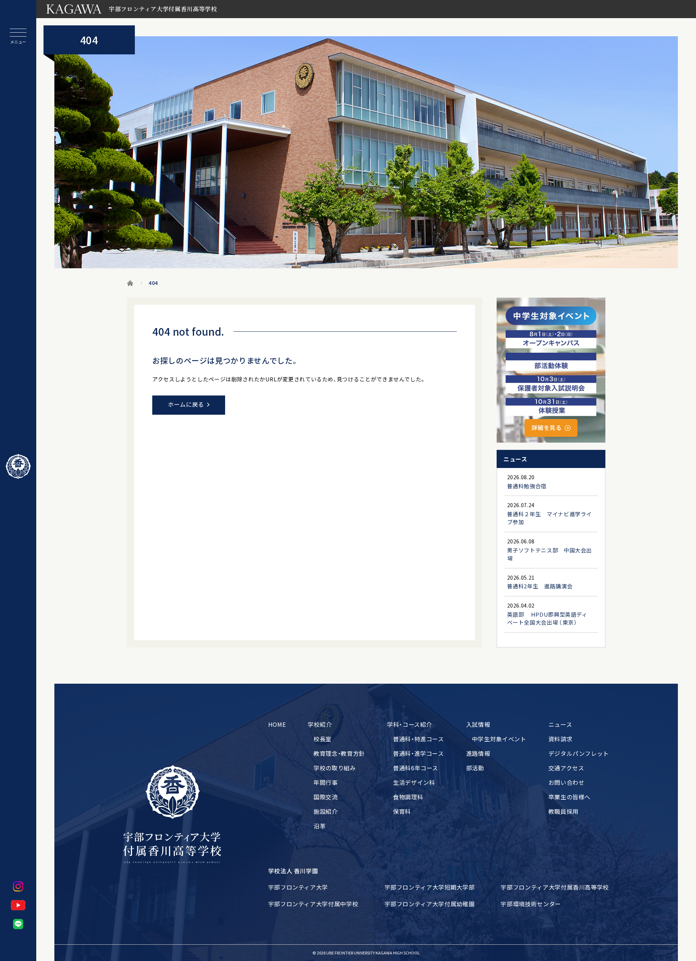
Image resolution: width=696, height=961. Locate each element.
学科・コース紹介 (409, 724)
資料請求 (560, 738)
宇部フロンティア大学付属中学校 (313, 903)
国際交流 (326, 796)
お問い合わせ (566, 782)
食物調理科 (408, 796)
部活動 (475, 767)
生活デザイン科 (414, 782)
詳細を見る (546, 427)
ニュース (560, 724)
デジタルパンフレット (578, 753)
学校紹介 (320, 724)
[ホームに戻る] (18, 466)
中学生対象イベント (499, 738)
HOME (277, 724)
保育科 (402, 811)
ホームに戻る (186, 404)
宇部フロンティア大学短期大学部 (430, 887)
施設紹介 (326, 811)
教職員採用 (563, 811)
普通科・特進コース (418, 738)
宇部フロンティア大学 (298, 887)
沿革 (320, 825)
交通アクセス (566, 767)
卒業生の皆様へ (569, 796)
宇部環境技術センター (531, 903)
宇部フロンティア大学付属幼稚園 (430, 903)
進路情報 (478, 753)
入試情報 (478, 724)
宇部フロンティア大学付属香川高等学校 (555, 887)
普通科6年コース (415, 767)
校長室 (323, 738)
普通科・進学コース (418, 753)
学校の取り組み (335, 767)
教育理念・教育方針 (339, 753)
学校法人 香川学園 (293, 870)
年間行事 (326, 782)
